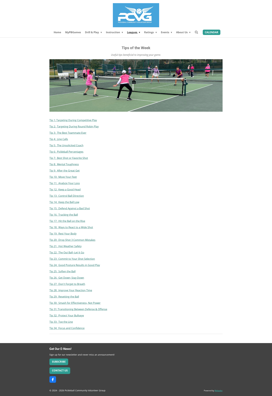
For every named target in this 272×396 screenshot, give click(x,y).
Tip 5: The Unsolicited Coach (66, 145)
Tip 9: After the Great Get (64, 170)
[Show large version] (136, 85)
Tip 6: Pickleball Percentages (66, 151)
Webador (219, 390)
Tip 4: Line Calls (58, 139)
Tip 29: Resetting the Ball (64, 296)
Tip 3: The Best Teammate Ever (67, 133)
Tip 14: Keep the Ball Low (64, 202)
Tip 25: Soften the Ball (62, 271)
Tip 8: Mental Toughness (64, 164)
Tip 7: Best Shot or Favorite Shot (68, 158)
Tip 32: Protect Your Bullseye (66, 315)
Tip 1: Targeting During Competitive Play (73, 120)
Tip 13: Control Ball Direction (66, 196)
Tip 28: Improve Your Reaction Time (70, 290)
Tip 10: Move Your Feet (63, 177)
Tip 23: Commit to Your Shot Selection (72, 259)
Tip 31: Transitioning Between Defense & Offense (78, 309)
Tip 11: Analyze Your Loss (64, 183)
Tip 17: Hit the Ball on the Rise (67, 221)
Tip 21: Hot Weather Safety (65, 246)
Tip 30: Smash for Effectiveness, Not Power (75, 303)
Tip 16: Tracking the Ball (63, 214)
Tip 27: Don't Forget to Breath (67, 284)
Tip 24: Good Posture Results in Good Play (74, 265)
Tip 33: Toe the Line (61, 322)
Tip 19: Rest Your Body (62, 233)
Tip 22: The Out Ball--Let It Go (66, 252)
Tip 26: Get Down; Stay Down (66, 277)
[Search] (196, 32)
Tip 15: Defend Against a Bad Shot (69, 208)
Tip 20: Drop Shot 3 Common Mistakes (72, 240)
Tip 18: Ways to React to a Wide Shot (71, 227)
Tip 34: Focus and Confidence (67, 328)
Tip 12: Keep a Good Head (65, 189)
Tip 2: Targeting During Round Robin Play (74, 126)
